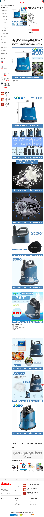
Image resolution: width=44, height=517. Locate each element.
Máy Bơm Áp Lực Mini (3, 13)
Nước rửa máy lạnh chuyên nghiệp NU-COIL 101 (6, 78)
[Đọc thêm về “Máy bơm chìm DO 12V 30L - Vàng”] (17, 465)
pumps (32, 454)
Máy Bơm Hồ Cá (37, 451)
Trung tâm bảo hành (18, 506)
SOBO (34, 454)
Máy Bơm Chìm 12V (4, 16)
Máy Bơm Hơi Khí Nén (3, 30)
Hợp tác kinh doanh (18, 509)
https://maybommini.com (17, 439)
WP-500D (31, 455)
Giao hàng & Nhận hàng (33, 504)
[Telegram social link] (30, 457)
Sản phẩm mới (17, 501)
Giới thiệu (2, 500)
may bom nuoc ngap (39, 453)
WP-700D (34, 455)
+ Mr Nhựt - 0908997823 (4, 47)
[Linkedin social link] (29, 457)
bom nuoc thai (23, 452)
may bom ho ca (23, 453)
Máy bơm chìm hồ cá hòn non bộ (20, 443)
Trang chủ (2, 5)
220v (15, 452)
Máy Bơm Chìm (6, 5)
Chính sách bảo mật (32, 503)
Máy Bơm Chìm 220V (11, 5)
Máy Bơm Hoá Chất (3, 28)
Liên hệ (2, 501)
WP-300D (28, 455)
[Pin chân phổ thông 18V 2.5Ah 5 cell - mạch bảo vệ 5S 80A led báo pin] (2, 62)
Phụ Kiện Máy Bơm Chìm (4, 27)
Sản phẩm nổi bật (17, 503)
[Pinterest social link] (28, 457)
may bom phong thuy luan (22, 454)
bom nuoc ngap (18, 452)
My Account (2, 503)
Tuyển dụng (2, 507)
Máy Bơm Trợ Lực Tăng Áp (4, 33)
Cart (1, 504)
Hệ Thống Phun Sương (4, 10)
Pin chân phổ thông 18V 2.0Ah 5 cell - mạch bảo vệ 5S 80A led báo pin (7, 67)
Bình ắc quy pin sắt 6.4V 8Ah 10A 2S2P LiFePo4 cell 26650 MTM (6, 73)
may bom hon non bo (33, 453)
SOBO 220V (36, 454)
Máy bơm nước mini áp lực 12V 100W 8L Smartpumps (23, 471)
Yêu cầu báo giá (17, 507)
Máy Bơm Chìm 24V (4, 19)
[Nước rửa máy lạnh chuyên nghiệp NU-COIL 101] (2, 79)
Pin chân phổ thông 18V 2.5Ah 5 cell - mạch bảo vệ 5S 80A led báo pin (7, 61)
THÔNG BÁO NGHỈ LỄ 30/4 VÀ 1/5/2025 (32, 488)
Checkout (2, 506)
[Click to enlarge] (13, 20)
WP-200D (25, 455)
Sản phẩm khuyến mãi (18, 504)
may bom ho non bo (27, 453)
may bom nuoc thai (16, 454)
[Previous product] (41, 5)
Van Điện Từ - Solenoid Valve (4, 42)
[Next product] (42, 5)
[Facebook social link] (26, 457)
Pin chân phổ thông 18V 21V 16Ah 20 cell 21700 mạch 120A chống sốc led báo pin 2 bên (7, 84)
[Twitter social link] (27, 457)
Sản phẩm (16, 500)
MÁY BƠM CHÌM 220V (18, 324)
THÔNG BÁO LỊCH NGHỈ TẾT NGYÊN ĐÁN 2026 (7, 93)
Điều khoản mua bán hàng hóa (34, 500)
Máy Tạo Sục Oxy (3, 25)
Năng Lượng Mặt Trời (3, 36)
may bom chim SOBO (17, 453)
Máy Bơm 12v (27, 452)
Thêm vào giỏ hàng (35, 30)
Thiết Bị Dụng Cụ (3, 39)
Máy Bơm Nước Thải (4, 24)
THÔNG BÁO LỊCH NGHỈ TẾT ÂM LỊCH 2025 (7, 104)
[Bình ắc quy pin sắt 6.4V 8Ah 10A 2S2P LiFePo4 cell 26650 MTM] (2, 74)
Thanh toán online (32, 506)
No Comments (31, 485)
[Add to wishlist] (17, 464)
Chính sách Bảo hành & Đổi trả (34, 501)
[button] (25, 465)
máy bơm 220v (31, 452)
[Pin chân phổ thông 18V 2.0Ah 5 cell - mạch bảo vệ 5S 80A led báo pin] (2, 68)
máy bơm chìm (36, 452)
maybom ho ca (28, 454)
